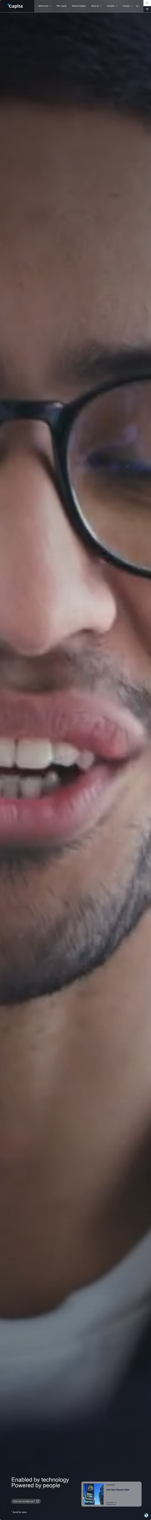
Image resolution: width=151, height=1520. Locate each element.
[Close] (137, 6)
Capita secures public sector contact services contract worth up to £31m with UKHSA (122, 1493)
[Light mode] (147, 3)
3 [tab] (115, 1508)
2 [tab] (111, 1508)
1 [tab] (108, 1508)
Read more (110, 1503)
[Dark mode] (147, 9)
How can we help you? (23, 1501)
